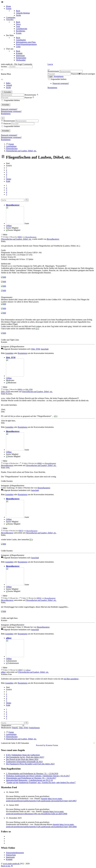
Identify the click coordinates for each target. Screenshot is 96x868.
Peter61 (15, 728)
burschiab (44, 349)
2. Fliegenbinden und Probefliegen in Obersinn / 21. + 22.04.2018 (32, 773)
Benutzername (53, 71)
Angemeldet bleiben (58, 79)
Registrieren (59, 76)
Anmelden (5, 105)
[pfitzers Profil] (15, 656)
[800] (3, 544)
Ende (8, 181)
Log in (50, 64)
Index (8, 83)
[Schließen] (49, 69)
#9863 (20, 237)
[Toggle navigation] (2, 69)
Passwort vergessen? (61, 83)
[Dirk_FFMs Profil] (15, 376)
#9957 (20, 670)
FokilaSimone (34, 728)
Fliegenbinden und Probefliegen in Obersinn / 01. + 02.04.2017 (31, 778)
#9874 (21, 531)
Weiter (8, 179)
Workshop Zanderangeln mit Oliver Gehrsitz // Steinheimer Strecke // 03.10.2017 (38, 776)
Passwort (74, 74)
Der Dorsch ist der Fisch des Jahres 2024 (22, 759)
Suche (8, 87)
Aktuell (9, 85)
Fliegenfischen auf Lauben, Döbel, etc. (16, 239)
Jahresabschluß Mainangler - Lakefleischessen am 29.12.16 (29, 780)
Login (50, 76)
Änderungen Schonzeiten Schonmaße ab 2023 (24, 762)
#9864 (20, 389)
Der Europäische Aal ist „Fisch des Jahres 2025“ (25, 757)
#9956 (39, 598)
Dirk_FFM (35, 349)
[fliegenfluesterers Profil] (15, 223)
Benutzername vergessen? (11, 111)
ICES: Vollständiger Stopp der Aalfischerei (23, 755)
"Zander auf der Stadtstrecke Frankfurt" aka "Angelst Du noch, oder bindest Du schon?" (41, 782)
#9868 (39, 463)
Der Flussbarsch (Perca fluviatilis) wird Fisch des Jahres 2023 (30, 764)
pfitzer (9, 638)
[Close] (2, 79)
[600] (3, 277)
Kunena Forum (52, 745)
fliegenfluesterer (13, 205)
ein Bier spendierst (71, 679)
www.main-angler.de (11, 864)
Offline (9, 226)
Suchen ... (5, 67)
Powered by (41, 745)
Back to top (6, 866)
